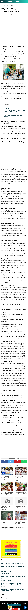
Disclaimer (23, 603)
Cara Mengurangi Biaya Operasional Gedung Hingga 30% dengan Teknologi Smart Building (13, 585)
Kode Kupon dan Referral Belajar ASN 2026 (14, 576)
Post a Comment (5, 533)
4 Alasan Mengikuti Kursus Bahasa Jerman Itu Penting (7, 478)
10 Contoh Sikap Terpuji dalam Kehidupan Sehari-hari (14, 107)
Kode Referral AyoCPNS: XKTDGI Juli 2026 (13, 566)
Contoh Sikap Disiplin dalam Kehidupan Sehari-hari (6, 508)
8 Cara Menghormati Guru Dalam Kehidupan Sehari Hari (20, 522)
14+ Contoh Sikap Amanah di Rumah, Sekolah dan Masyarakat (7, 493)
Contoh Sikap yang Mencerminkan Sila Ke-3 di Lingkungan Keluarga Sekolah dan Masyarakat (14, 115)
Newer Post (4, 537)
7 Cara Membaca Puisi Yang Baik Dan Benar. (20, 507)
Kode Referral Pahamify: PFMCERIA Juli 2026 (14, 569)
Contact (8, 603)
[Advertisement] (14, 30)
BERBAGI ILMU (14, 1)
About (3, 603)
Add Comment (16, 14)
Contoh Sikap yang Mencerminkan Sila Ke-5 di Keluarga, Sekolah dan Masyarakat (14, 111)
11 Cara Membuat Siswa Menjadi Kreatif (7, 521)
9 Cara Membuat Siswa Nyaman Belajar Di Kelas (21, 493)
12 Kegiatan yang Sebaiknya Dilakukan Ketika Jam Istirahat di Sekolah (20, 478)
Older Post (23, 537)
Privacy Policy (15, 603)
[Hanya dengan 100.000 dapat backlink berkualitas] (11, 557)
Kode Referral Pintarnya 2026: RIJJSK (12, 563)
